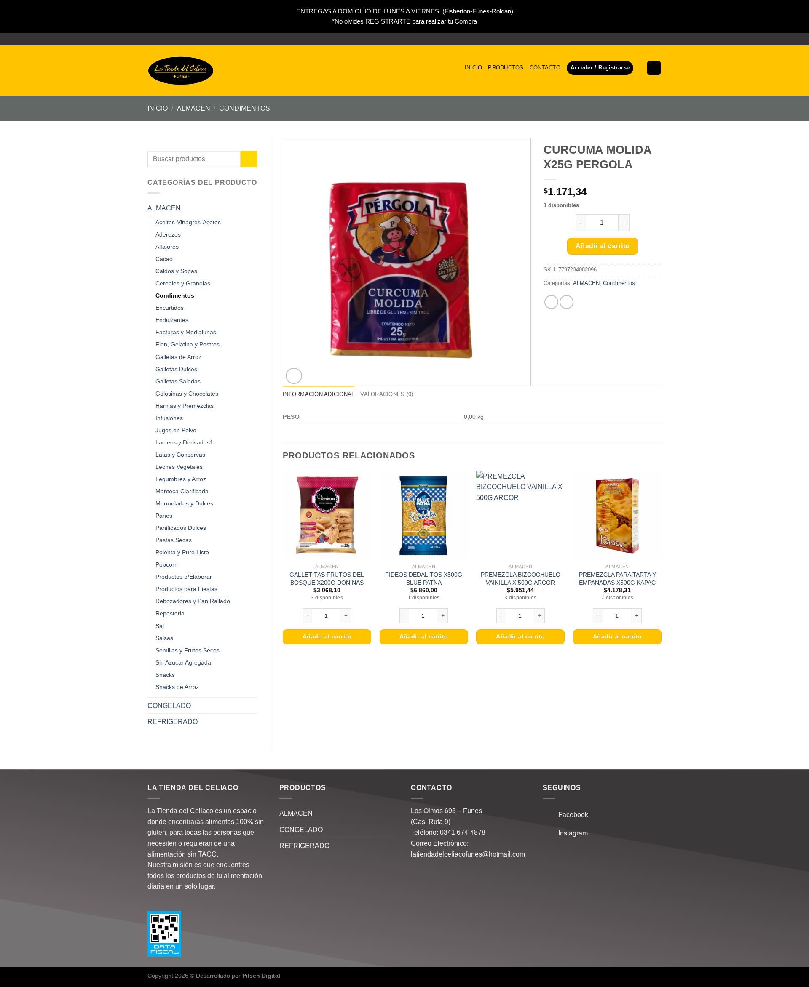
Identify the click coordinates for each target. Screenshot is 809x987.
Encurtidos (169, 307)
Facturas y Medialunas (185, 332)
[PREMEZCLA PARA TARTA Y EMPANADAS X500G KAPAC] (617, 515)
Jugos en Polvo (175, 430)
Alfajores (167, 246)
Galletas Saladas (178, 381)
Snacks (165, 674)
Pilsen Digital (261, 975)
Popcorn (166, 564)
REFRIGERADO (172, 721)
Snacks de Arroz (177, 687)
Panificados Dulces (180, 527)
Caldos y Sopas (176, 271)
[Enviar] (249, 159)
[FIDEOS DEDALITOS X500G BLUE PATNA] (424, 515)
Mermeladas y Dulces (184, 503)
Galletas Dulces (176, 369)
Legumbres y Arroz (180, 479)
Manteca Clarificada (182, 491)
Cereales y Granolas (182, 283)
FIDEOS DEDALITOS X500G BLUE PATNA (423, 578)
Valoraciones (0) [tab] (386, 394)
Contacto (545, 67)
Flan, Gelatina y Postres (187, 344)
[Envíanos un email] (657, 39)
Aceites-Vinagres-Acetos (188, 222)
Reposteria (170, 613)
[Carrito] (654, 68)
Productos (505, 67)
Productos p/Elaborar (183, 576)
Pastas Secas (173, 540)
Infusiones (169, 418)
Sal (159, 626)
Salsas (164, 638)
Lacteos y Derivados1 (184, 442)
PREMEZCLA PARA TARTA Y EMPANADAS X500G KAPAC (617, 578)
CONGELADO (169, 705)
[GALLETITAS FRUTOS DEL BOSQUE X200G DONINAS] (327, 515)
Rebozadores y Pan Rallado (192, 601)
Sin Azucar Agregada (183, 662)
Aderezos (168, 234)
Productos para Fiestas (186, 588)
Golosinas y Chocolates (186, 393)
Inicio (473, 67)
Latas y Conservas (180, 454)
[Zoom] (294, 376)
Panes (163, 515)
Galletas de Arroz (178, 357)
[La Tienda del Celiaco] (180, 71)
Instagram (570, 833)
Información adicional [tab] (318, 394)
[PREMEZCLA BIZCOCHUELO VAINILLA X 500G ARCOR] (520, 515)
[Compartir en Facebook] (551, 302)
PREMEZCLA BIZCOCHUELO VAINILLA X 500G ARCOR (520, 578)
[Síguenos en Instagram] (649, 39)
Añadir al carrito (603, 246)
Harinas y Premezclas (184, 405)
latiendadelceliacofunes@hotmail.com (468, 854)
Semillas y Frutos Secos (187, 650)
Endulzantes (171, 320)
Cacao (164, 258)
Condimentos (244, 108)
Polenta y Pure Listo (182, 552)
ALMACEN (193, 108)
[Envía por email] (566, 302)
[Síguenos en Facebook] (641, 39)
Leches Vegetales (179, 466)
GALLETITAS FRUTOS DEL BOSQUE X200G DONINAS (326, 578)
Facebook (570, 814)
